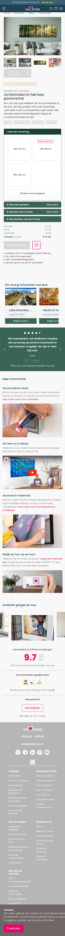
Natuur (31, 13)
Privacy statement (17, 898)
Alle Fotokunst (15, 776)
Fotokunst (19, 13)
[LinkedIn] (32, 754)
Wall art (40, 826)
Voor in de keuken (44, 790)
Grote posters (15, 862)
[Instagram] (18, 754)
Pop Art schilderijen (18, 805)
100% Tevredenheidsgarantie (20, 259)
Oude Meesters (16, 785)
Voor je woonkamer (45, 776)
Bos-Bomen (45, 13)
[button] (4, 349)
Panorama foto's (22, 122)
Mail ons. (47, 253)
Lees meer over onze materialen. (21, 399)
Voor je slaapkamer (45, 780)
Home (6, 13)
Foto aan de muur (17, 834)
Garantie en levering (18, 886)
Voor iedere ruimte (45, 799)
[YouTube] (47, 754)
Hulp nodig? (52, 204)
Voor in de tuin (43, 794)
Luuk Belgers (24, 91)
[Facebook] (25, 754)
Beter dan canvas (45, 831)
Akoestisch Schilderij (18, 780)
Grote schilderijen (44, 836)
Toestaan (13, 928)
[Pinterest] (39, 754)
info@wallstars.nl (32, 744)
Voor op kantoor (44, 785)
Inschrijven (32, 708)
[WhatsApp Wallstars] (32, 764)
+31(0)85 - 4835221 (32, 736)
